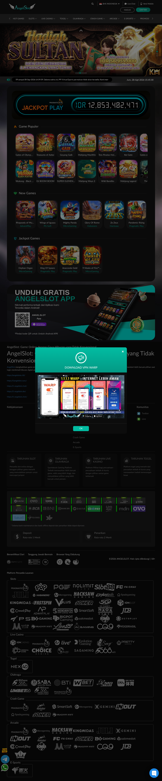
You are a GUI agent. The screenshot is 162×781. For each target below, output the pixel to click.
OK (81, 428)
